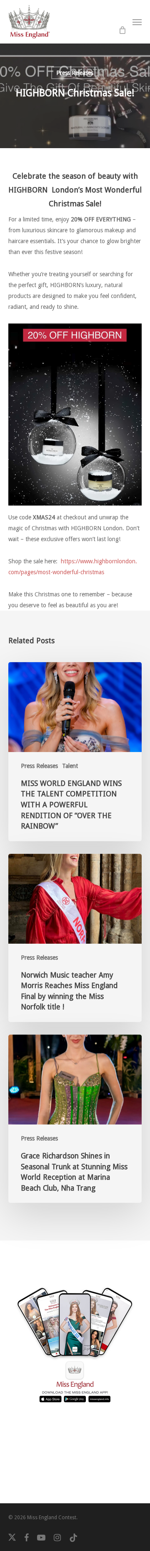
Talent (70, 766)
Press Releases (74, 72)
